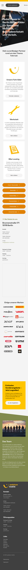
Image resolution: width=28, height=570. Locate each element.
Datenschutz (6, 559)
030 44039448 (5, 238)
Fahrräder (5, 539)
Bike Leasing (6, 546)
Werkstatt (5, 544)
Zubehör (5, 542)
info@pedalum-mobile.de (8, 242)
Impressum (5, 562)
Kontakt (5, 547)
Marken (5, 541)
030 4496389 (5, 233)
